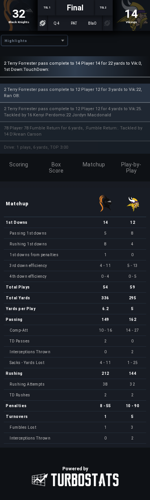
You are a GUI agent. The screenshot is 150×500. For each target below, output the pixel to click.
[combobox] (34, 40)
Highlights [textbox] (16, 41)
